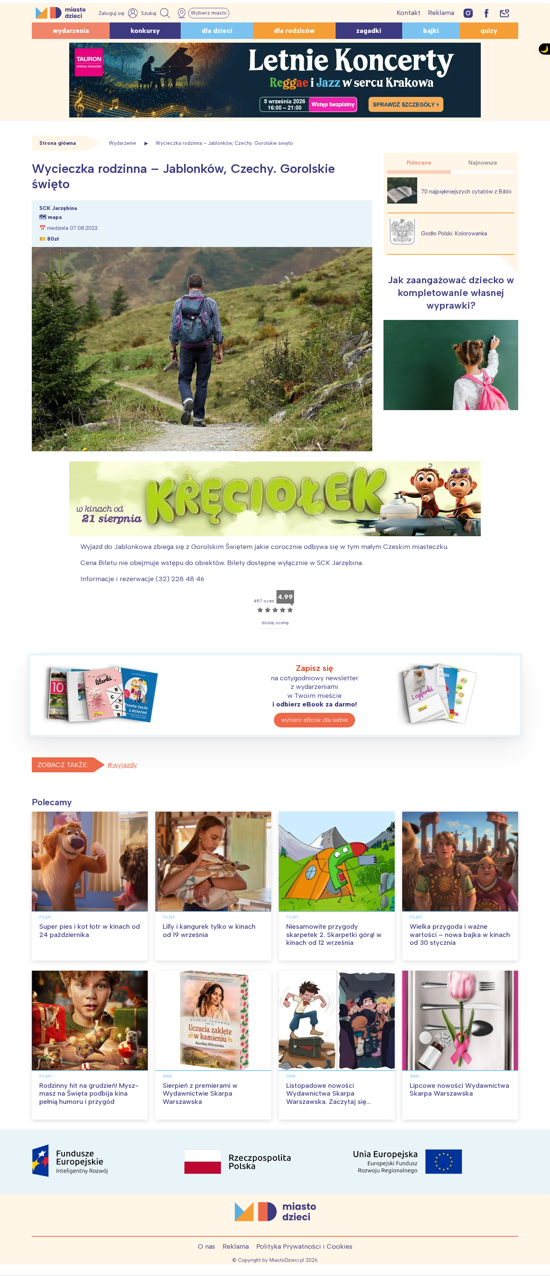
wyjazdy (125, 765)
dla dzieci (217, 31)
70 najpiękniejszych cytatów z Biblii (466, 191)
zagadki (368, 31)
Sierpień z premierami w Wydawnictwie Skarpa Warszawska (200, 1093)
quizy (488, 31)
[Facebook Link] (486, 13)
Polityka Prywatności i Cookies (304, 1246)
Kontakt (409, 13)
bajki (431, 31)
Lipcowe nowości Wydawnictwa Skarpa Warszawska (459, 1089)
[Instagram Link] (468, 13)
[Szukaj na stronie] (156, 13)
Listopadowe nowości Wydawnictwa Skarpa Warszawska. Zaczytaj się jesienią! (326, 1097)
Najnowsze (482, 162)
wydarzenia (71, 31)
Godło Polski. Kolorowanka (454, 233)
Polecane (419, 162)
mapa (55, 217)
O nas (206, 1246)
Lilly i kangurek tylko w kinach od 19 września (209, 930)
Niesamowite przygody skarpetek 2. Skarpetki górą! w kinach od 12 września (334, 934)
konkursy (145, 31)
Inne (167, 1076)
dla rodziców (294, 31)
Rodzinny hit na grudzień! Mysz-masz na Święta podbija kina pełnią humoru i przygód (88, 1093)
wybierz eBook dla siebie (314, 719)
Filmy (45, 917)
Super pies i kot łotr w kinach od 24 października (89, 930)
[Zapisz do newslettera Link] (504, 13)
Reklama (441, 13)
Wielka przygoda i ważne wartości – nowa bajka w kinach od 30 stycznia (460, 934)
